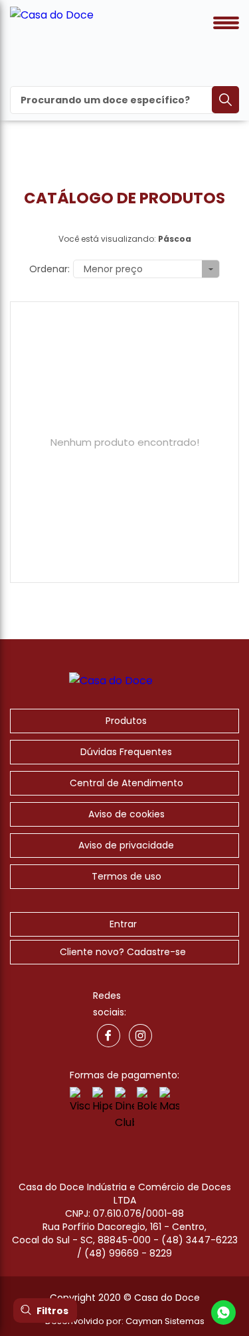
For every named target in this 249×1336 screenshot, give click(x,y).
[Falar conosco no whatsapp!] (223, 1314)
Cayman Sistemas (165, 1321)
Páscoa (174, 238)
